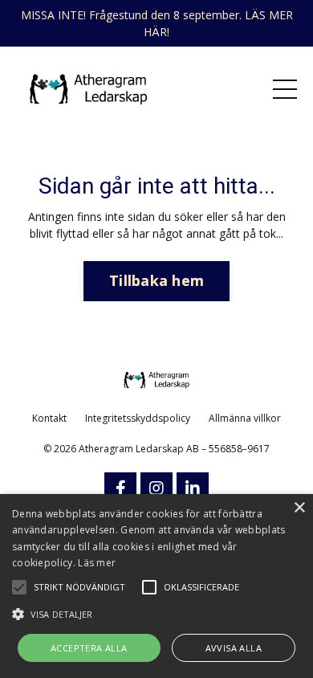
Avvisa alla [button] (233, 648)
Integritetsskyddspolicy (137, 418)
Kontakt (49, 418)
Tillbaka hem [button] (156, 280)
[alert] (156, 586)
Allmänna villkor (245, 418)
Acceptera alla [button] (89, 648)
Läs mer (97, 563)
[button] (156, 614)
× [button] (299, 508)
